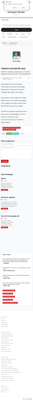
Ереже (2, 318)
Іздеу (16, 30)
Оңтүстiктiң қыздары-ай (10, 216)
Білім (29, 34)
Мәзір (4, 2)
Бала (3, 37)
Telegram (16, 133)
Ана (3, 34)
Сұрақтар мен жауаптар (7, 366)
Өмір (17, 34)
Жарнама (3, 320)
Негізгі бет (4, 43)
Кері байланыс (4, 324)
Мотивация (4, 347)
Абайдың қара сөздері (6, 363)
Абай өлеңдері (4, 357)
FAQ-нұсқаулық (4, 326)
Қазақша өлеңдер (5, 332)
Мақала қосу (4, 386)
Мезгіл (3, 178)
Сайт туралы (4, 316)
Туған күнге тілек (23, 37)
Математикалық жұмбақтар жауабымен (11, 372)
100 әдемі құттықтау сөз (7, 376)
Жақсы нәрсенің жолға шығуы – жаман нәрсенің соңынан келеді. (16, 268)
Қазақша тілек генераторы (7, 380)
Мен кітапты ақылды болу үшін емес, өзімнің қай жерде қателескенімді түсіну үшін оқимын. (16, 283)
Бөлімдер (6, 20)
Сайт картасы (4, 322)
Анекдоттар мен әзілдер (7, 339)
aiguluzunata (7, 78)
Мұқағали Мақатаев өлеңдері (8, 359)
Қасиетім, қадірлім (8, 197)
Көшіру (22, 133)
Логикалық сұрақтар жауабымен (9, 368)
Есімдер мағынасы (5, 345)
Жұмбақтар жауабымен (7, 334)
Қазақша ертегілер (5, 349)
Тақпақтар (3, 365)
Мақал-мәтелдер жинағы (7, 336)
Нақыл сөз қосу (4, 388)
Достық (23, 34)
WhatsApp (9, 133)
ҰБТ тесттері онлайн (6, 351)
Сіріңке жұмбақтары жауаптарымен (10, 370)
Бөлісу (3, 133)
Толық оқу (4, 189)
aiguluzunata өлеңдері (9, 129)
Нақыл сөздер (4, 338)
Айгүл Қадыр (16, 61)
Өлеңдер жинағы (13, 43)
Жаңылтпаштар (5, 341)
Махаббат (9, 34)
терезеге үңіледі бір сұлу (14, 127)
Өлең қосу (3, 391)
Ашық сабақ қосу (5, 390)
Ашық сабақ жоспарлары (7, 343)
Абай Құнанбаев (12, 37)
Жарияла (5, 161)
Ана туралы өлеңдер (6, 361)
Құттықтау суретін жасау (7, 378)
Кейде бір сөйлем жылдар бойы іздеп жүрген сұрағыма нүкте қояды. (16, 276)
